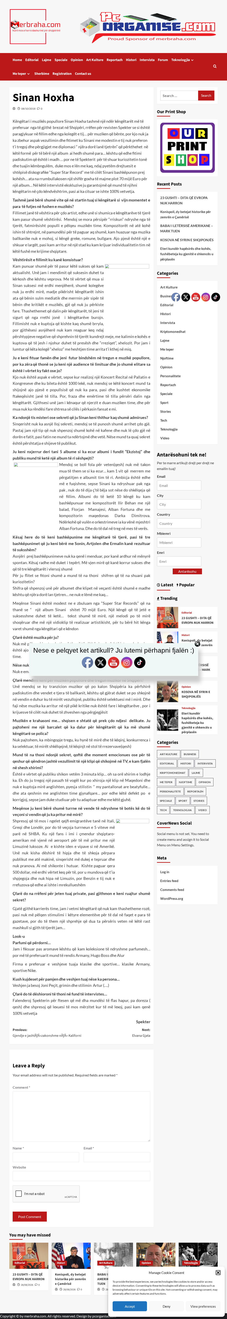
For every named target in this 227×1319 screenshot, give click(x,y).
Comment (21, 1087)
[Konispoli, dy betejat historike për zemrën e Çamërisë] (71, 1256)
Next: (141, 1032)
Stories (165, 411)
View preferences (203, 1306)
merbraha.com (35, 1316)
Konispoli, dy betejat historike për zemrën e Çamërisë (185, 214)
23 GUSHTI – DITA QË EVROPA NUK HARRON (184, 200)
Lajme (46, 59)
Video (164, 438)
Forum (163, 59)
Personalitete (170, 791)
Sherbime (41, 73)
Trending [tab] (168, 598)
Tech (163, 420)
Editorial (32, 59)
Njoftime (167, 358)
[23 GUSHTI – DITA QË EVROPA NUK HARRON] (167, 617)
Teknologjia (180, 59)
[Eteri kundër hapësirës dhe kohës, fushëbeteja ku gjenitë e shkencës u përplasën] (167, 719)
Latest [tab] (166, 585)
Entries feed (169, 881)
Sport (164, 403)
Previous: (47, 1032)
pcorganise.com (104, 1316)
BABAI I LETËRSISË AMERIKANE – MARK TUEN (186, 228)
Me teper (19, 73)
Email (89, 1148)
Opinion (77, 59)
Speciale (61, 59)
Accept (130, 1306)
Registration (62, 73)
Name (18, 1148)
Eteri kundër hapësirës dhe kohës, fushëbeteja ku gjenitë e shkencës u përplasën (186, 254)
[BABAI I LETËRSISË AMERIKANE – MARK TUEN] (113, 1256)
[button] (218, 1272)
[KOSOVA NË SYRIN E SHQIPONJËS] (167, 691)
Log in (164, 872)
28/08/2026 (27, 1285)
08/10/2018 (28, 108)
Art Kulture (94, 59)
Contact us (83, 73)
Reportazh (115, 59)
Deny (166, 1306)
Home (17, 59)
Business (167, 296)
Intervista (147, 59)
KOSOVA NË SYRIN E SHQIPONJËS (186, 240)
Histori (131, 59)
